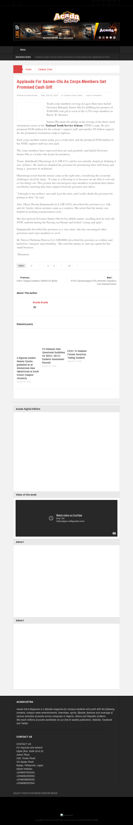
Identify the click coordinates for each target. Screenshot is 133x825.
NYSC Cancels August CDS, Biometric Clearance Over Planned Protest (93, 281)
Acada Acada (40, 302)
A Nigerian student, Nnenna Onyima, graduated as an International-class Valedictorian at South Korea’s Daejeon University (28, 368)
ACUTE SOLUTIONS (89, 820)
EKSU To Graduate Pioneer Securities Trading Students (77, 354)
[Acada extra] (67, 17)
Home (28, 69)
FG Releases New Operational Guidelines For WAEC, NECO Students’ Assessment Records (53, 355)
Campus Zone (45, 69)
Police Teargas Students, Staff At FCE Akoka (37, 279)
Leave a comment (94, 95)
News (79, 95)
